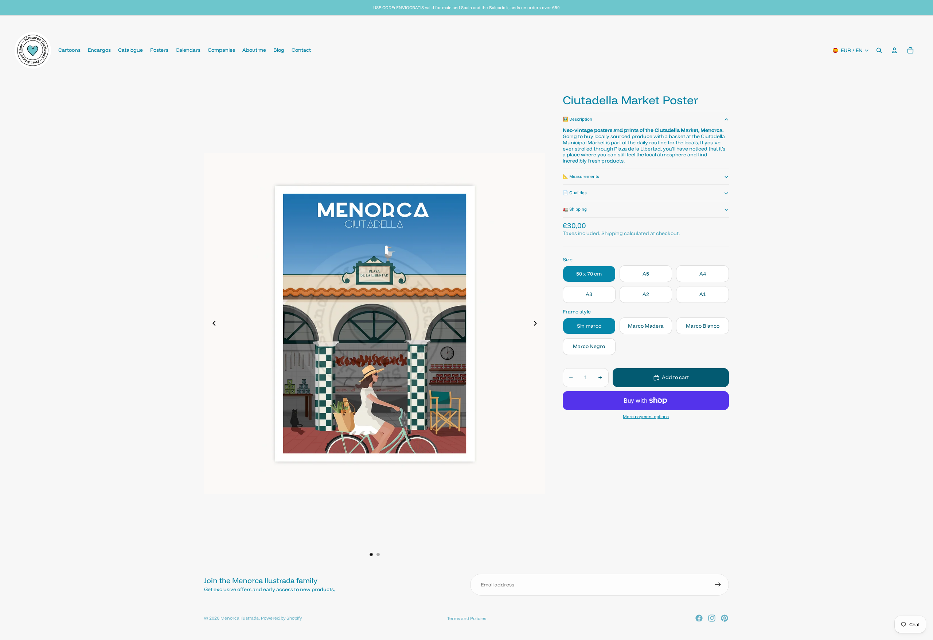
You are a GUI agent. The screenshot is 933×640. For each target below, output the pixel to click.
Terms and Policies (466, 618)
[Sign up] (718, 584)
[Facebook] (699, 618)
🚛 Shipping (575, 209)
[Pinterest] (724, 618)
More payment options (646, 416)
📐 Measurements (581, 176)
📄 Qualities (575, 192)
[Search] (879, 50)
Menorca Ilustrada (239, 618)
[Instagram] (711, 618)
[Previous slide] (212, 324)
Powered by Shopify (281, 618)
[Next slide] (537, 324)
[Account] (894, 50)
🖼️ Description (577, 119)
